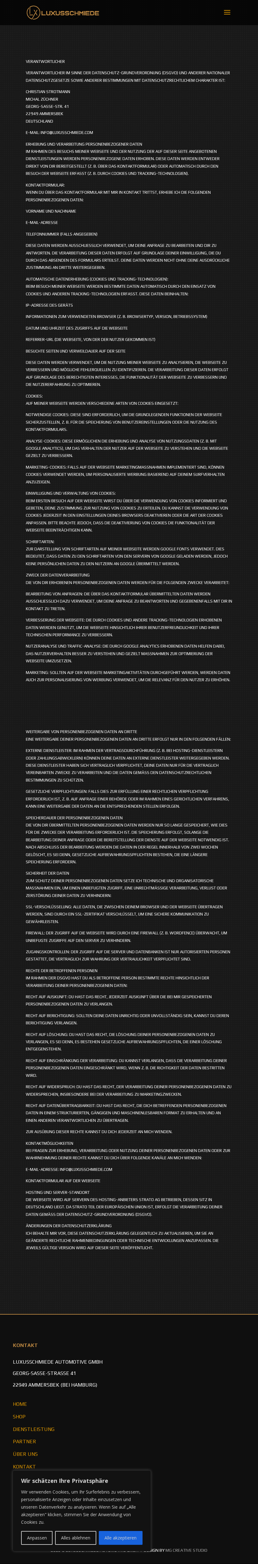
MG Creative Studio (186, 1550)
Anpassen (37, 1538)
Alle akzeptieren (120, 1538)
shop (19, 1417)
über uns (25, 1454)
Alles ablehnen (75, 1538)
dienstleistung (33, 1429)
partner (24, 1441)
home (20, 1404)
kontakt (24, 1467)
